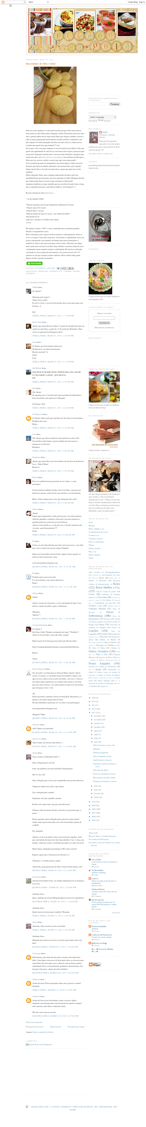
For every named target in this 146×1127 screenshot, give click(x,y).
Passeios (102, 657)
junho (96, 738)
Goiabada (92, 627)
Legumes (93, 633)
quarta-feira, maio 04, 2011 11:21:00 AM (54, 586)
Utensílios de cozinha (96, 683)
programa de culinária (96, 666)
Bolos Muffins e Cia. (108, 587)
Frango (91, 624)
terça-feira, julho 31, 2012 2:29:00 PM (53, 915)
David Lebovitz (98, 899)
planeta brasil (113, 660)
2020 (94, 697)
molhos (91, 645)
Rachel (35, 477)
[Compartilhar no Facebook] (69, 268)
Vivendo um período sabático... (102, 937)
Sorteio (117, 675)
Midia (100, 642)
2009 (94, 805)
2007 (94, 813)
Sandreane (36, 457)
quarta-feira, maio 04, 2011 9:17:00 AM (53, 566)
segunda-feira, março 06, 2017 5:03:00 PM (55, 972)
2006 (94, 816)
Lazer (113, 631)
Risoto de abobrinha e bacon (104, 774)
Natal (94, 648)
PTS (90, 670)
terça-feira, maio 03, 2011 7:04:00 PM (53, 450)
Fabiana (35, 509)
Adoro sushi (93, 833)
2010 (94, 801)
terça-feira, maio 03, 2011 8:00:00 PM (53, 502)
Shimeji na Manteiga (99, 872)
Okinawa (114, 648)
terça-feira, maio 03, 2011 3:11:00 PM (53, 361)
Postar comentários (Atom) (43, 1032)
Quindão (96, 749)
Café (97, 591)
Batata (101, 577)
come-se (95, 878)
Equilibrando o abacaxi (102, 760)
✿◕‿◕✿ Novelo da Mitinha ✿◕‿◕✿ (102, 950)
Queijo (98, 669)
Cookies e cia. (56, 271)
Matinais (102, 640)
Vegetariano (110, 683)
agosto (97, 730)
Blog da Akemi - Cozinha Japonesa (102, 836)
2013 (94, 705)
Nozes (102, 648)
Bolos (116, 584)
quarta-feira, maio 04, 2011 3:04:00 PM (53, 662)
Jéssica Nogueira (38, 669)
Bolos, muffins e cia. (96, 528)
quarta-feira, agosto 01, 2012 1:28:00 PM (55, 946)
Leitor (104, 633)
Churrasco (115, 597)
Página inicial (55, 1026)
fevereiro (97, 793)
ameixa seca (37, 738)
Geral (91, 522)
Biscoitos (43, 271)
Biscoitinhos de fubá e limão (104, 777)
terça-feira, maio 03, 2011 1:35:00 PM (53, 335)
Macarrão (104, 636)
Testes (110, 678)
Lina (34, 434)
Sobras (101, 675)
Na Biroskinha (97, 870)
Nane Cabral (37, 322)
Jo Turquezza (37, 414)
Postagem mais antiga (76, 1026)
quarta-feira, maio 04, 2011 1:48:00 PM (53, 618)
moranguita (36, 876)
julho (96, 734)
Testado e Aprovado (99, 678)
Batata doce (113, 578)
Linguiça (91, 637)
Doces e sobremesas (96, 541)
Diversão (92, 612)
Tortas (91, 558)
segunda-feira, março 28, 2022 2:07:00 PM (55, 1016)
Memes (91, 545)
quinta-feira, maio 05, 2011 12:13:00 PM (54, 870)
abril (96, 786)
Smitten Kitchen (98, 889)
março (96, 789)
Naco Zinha (96, 859)
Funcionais (113, 625)
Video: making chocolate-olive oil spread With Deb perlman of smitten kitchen (104, 904)
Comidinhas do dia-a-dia (98, 532)
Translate (107, 120)
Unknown (36, 979)
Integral (103, 627)
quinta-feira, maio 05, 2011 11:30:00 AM (54, 746)
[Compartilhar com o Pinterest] (72, 268)
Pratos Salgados (99, 663)
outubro (97, 723)
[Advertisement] (50, 1071)
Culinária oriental (95, 538)
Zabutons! (95, 928)
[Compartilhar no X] (67, 268)
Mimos (113, 642)
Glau (34, 388)
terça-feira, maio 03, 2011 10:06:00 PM (53, 534)
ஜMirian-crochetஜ (99, 943)
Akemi (41, 268)
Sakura (91, 672)
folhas (115, 622)
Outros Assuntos (98, 651)
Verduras (94, 686)
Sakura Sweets (102, 672)
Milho (106, 642)
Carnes (92, 594)
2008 (94, 809)
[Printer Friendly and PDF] (34, 265)
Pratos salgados (95, 554)
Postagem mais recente (34, 1026)
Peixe (110, 657)
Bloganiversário (103, 584)
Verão (118, 683)
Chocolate (102, 597)
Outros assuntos (95, 548)
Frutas (101, 624)
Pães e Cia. (102, 654)
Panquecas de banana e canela (104, 781)
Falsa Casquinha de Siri (102, 756)
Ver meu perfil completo (101, 154)
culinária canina (113, 606)
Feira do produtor (97, 622)
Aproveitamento (107, 575)
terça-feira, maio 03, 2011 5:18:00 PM (53, 427)
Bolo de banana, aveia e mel (104, 745)
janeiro (97, 797)
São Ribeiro (36, 368)
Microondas (92, 642)
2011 (94, 712)
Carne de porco (109, 591)
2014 (94, 701)
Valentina (36, 724)
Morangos (100, 645)
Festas (108, 622)
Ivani (34, 342)
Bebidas (92, 525)
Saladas (114, 672)
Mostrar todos (116, 913)
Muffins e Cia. (114, 645)
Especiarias (94, 618)
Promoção (112, 666)
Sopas (109, 675)
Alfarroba (95, 575)
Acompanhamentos (112, 572)
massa (91, 639)
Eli (33, 541)
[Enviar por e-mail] (61, 268)
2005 (94, 820)
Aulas (93, 578)
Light (114, 634)
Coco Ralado (106, 600)
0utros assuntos (94, 572)
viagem (102, 686)
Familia (117, 619)
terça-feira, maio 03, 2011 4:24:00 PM (53, 407)
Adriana (35, 593)
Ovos (118, 652)
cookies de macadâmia (53, 157)
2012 (94, 709)
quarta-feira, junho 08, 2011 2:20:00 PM (54, 887)
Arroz (118, 575)
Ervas (114, 616)
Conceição (36, 953)
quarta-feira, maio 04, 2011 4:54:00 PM (53, 718)
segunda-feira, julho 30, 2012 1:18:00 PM (55, 901)
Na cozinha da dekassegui (99, 839)
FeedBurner (109, 327)
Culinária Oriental (97, 608)
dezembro (98, 716)
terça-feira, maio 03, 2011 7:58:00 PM (53, 471)
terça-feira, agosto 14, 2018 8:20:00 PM (54, 990)
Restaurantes (112, 669)
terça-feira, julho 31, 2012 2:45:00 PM (53, 929)
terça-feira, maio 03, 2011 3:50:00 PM (53, 381)
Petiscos (102, 660)
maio (96, 742)
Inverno (114, 627)
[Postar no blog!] (64, 268)
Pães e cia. (93, 551)
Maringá (114, 637)
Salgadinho (92, 675)
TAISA (34, 287)
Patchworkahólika (99, 926)
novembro (98, 719)
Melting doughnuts (100, 752)
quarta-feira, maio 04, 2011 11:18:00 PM (54, 732)
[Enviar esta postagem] (57, 268)
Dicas (114, 609)
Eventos (107, 619)
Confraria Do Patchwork (102, 934)
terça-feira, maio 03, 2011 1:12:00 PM (53, 315)
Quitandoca (49, 193)
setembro (97, 727)
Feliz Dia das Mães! (100, 770)
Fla (33, 573)
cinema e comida (94, 600)
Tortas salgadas (104, 680)
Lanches (68, 271)
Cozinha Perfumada (39, 625)
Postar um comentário (34, 1022)
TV (116, 681)
